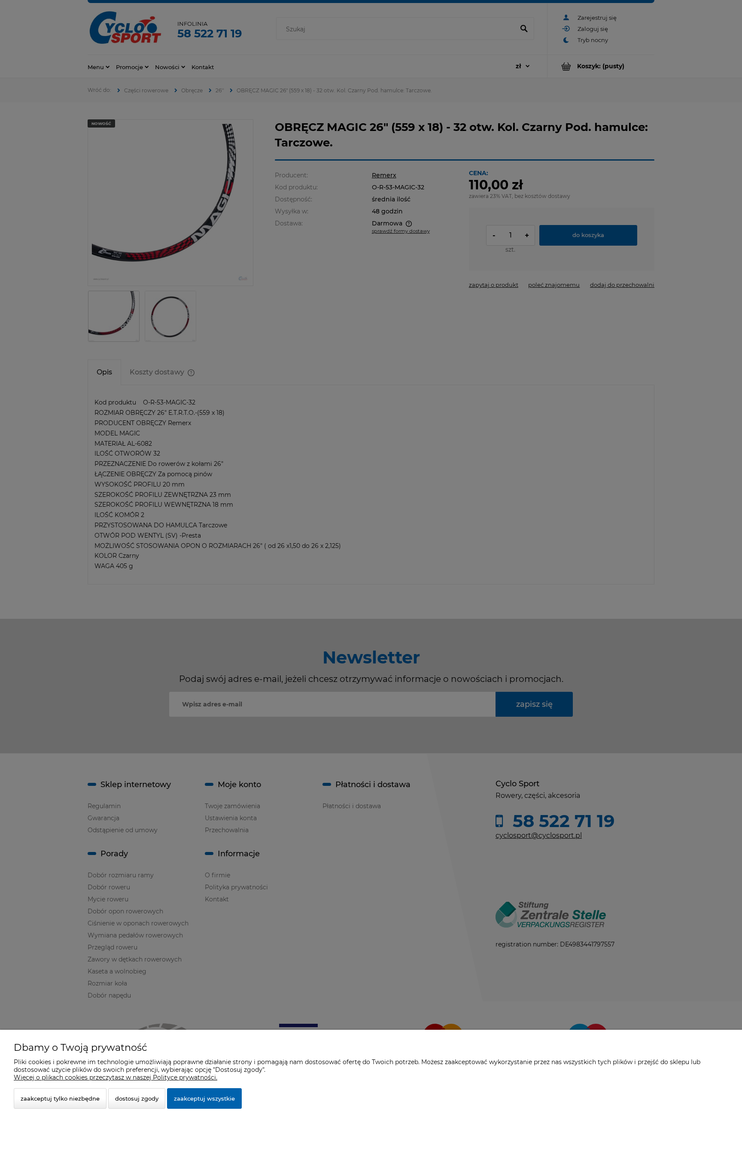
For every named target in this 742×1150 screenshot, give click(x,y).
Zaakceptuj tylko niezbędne (60, 1098)
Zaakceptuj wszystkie (204, 1098)
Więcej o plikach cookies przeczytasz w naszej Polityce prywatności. (115, 1077)
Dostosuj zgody (136, 1098)
